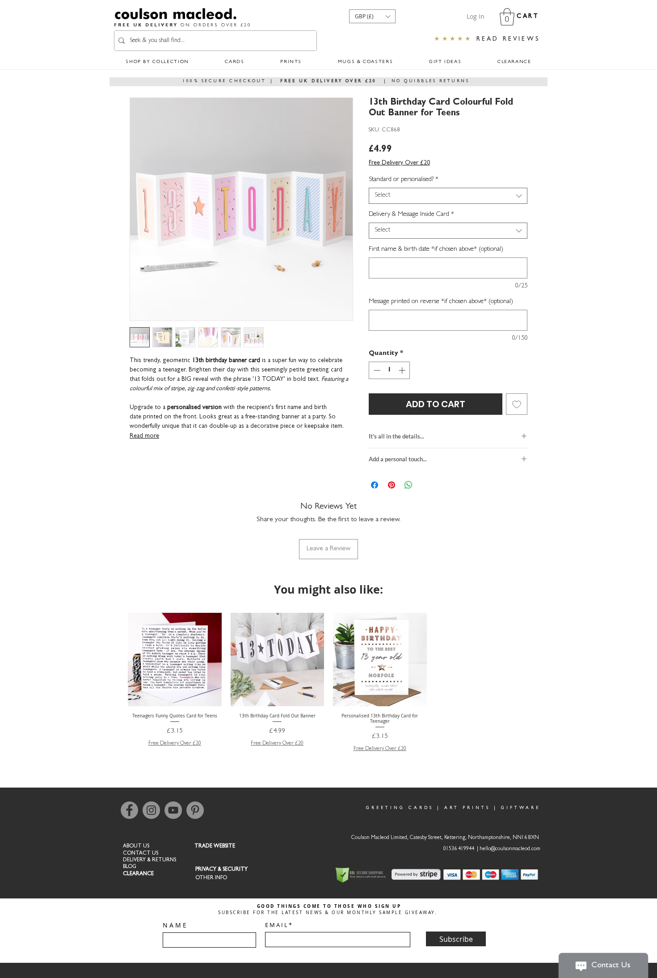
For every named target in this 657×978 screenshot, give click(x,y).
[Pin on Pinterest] (391, 485)
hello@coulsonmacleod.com (510, 849)
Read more (144, 436)
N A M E (174, 925)
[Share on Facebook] (374, 485)
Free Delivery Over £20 (399, 163)
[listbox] (372, 16)
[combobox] (448, 196)
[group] (329, 683)
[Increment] (403, 370)
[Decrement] (376, 370)
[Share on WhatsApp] (408, 485)
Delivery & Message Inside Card (411, 214)
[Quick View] (175, 660)
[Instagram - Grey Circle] (151, 810)
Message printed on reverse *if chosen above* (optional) (441, 302)
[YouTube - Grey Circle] (173, 810)
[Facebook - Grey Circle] (129, 810)
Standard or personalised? (403, 180)
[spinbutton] (389, 370)
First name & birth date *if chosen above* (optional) (436, 249)
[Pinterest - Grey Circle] (195, 810)
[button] (372, 16)
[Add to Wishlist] (516, 404)
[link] (507, 16)
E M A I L (276, 925)
